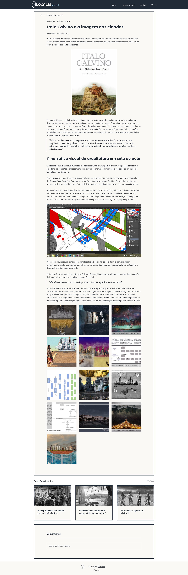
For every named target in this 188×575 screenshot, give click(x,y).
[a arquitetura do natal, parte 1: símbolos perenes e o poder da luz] (52, 496)
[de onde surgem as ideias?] (135, 496)
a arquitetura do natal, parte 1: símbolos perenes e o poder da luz (52, 512)
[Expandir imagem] (61, 320)
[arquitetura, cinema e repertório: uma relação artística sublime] (94, 496)
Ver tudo (150, 480)
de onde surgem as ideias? (131, 512)
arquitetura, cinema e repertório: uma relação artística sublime (93, 512)
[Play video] (94, 230)
